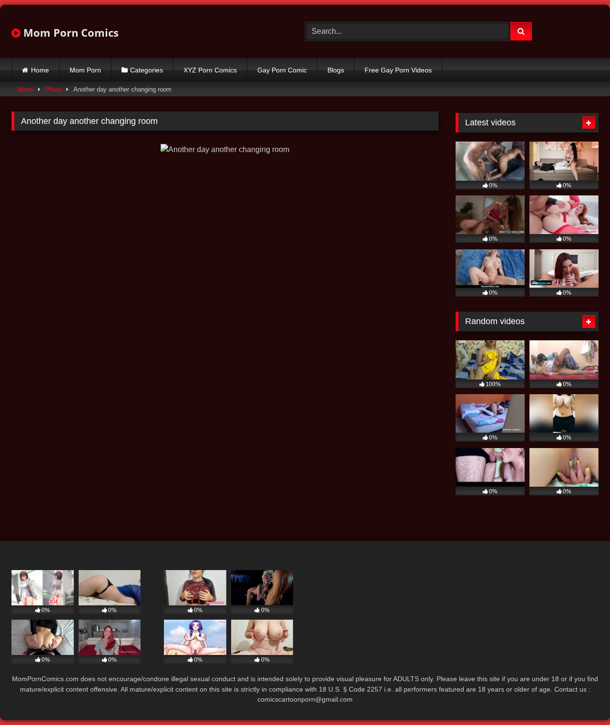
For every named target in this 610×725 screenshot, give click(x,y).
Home (40, 70)
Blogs (335, 70)
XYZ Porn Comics (210, 70)
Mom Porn (85, 70)
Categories (146, 70)
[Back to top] (580, 696)
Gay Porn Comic (282, 70)
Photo (53, 89)
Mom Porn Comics (69, 32)
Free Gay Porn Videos (398, 70)
